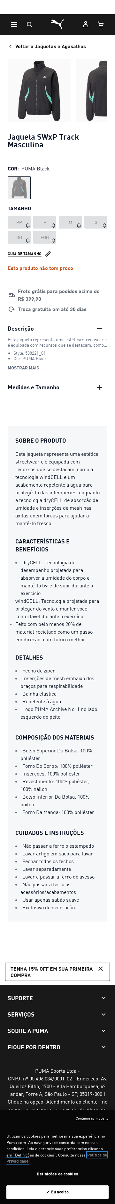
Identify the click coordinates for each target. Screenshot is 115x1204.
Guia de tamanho (25, 253)
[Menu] (14, 24)
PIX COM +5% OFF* (57, 7)
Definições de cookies (57, 1173)
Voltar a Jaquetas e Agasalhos (50, 46)
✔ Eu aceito (57, 1191)
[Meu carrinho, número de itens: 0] (101, 24)
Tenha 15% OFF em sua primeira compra (52, 972)
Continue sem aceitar (93, 1118)
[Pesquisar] (29, 24)
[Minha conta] (85, 24)
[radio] (19, 187)
